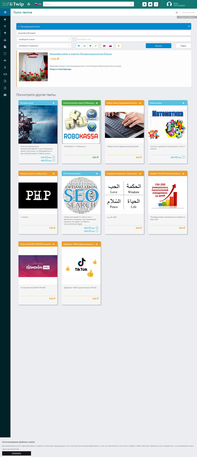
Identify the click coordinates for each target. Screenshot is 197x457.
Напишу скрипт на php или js (33, 173)
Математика (156, 102)
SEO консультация (71, 173)
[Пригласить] (29, 4)
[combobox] (44, 39)
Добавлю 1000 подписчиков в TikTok (80, 243)
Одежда (67, 69)
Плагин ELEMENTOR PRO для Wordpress (39, 243)
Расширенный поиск (30, 26)
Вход (176, 3)
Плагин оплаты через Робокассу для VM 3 (83, 102)
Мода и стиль (56, 69)
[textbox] (84, 39)
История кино (26, 102)
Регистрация (179, 5)
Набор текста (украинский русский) (123, 102)
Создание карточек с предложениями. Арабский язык (132, 173)
